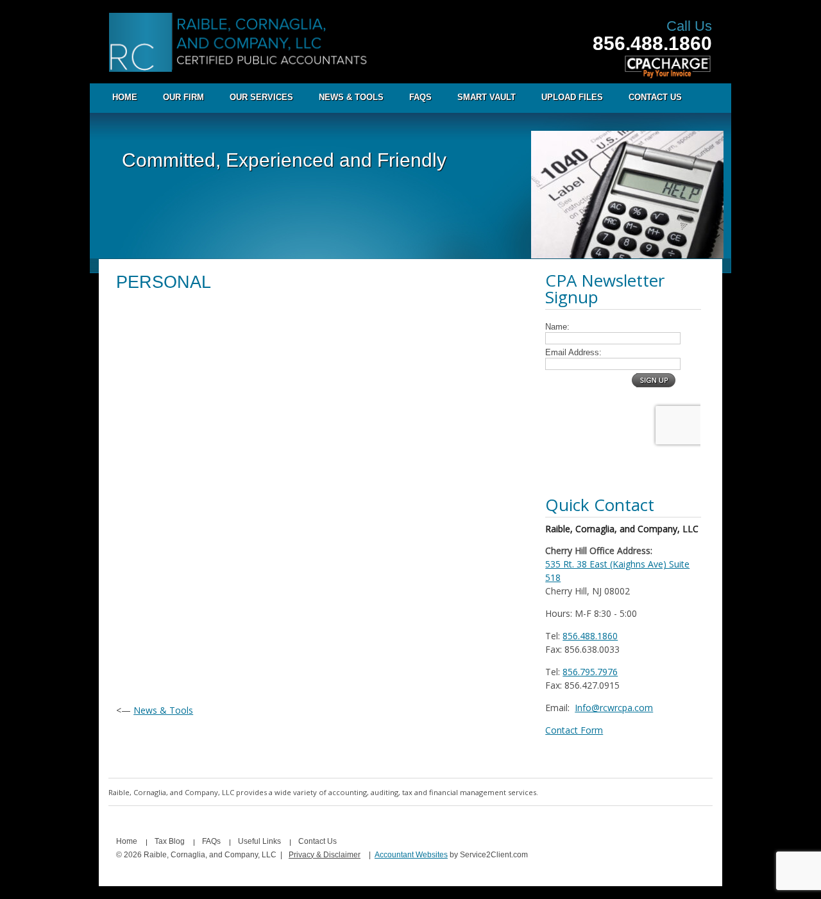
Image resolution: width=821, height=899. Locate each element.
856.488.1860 (652, 43)
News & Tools (351, 97)
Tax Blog (170, 841)
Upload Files (572, 97)
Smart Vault (486, 97)
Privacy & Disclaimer (324, 854)
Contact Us (655, 97)
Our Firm (183, 97)
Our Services (261, 97)
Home (124, 97)
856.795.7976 (590, 672)
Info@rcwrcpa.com (614, 708)
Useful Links (259, 841)
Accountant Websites (411, 854)
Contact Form (574, 730)
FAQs (420, 97)
